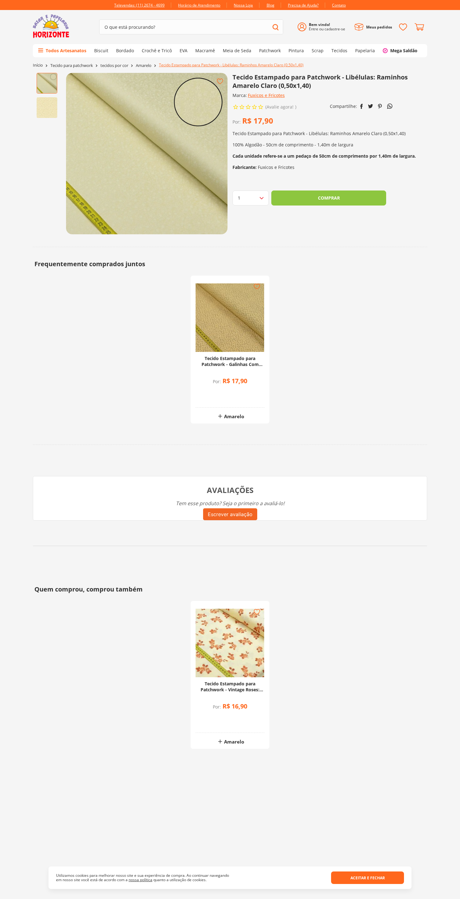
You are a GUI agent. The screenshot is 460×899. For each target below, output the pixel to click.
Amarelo (143, 65)
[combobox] (191, 26)
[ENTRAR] (323, 27)
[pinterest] (380, 106)
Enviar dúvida (230, 628)
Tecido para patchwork (71, 65)
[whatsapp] (389, 106)
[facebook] (361, 106)
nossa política (140, 879)
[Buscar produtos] (275, 27)
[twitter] (370, 106)
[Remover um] (213, 397)
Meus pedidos (379, 27)
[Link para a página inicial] (38, 65)
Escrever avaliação (230, 514)
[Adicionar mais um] (213, 392)
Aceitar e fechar (367, 878)
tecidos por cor (114, 65)
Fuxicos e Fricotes (266, 95)
